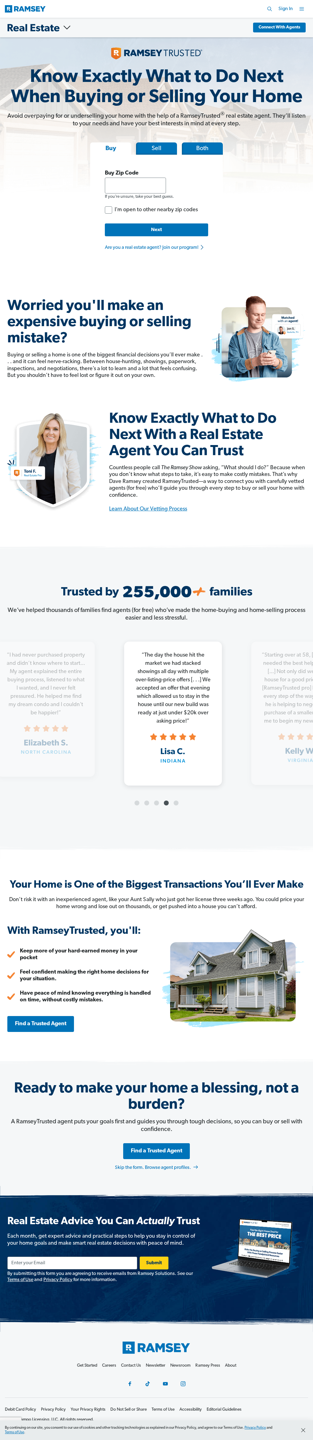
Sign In (285, 8)
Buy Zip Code (121, 173)
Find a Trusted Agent (40, 1024)
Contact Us (131, 1365)
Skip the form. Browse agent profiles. (153, 1167)
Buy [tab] (110, 148)
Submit (154, 1263)
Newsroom (180, 1365)
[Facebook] (129, 1383)
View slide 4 (166, 803)
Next (156, 229)
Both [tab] (202, 148)
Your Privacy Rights (88, 1409)
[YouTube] (165, 1383)
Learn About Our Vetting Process (148, 509)
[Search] (269, 8)
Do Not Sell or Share (128, 1409)
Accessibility (190, 1409)
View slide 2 (146, 803)
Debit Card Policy (20, 1409)
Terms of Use (20, 1279)
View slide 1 (136, 803)
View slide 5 (176, 803)
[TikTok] (147, 1383)
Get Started (87, 1365)
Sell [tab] (156, 148)
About (230, 1365)
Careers (109, 1365)
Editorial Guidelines (224, 1409)
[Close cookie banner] (303, 1430)
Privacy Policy (57, 1279)
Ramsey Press (207, 1365)
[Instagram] (183, 1383)
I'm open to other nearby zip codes (156, 210)
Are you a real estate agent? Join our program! (152, 247)
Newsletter (155, 1365)
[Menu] (301, 8)
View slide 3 (156, 803)
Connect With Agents (279, 27)
